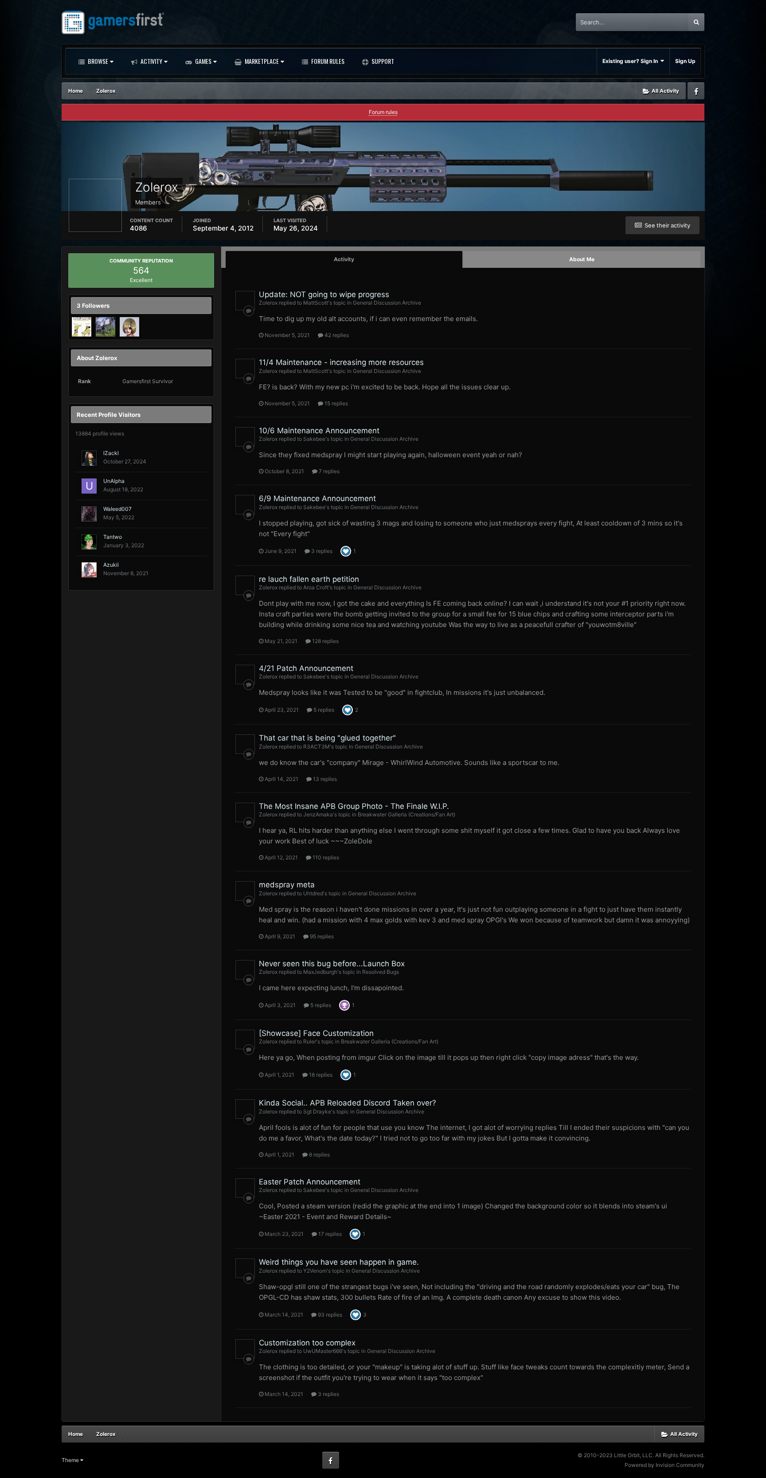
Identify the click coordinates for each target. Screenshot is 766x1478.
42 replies (336, 335)
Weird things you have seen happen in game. (339, 1262)
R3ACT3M (316, 746)
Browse (97, 61)
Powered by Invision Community (664, 1465)
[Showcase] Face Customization (316, 1033)
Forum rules (383, 112)
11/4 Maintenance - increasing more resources (341, 362)
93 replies (329, 1314)
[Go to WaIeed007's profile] (89, 513)
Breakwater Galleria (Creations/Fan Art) (406, 814)
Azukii (111, 564)
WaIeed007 (117, 509)
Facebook (696, 90)
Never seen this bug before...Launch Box (332, 963)
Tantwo (112, 536)
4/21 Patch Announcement (306, 668)
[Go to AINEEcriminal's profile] (129, 327)
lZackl (111, 453)
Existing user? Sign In (631, 61)
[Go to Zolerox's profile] (245, 300)
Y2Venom (315, 1270)
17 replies (329, 1234)
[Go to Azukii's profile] (89, 569)
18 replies (320, 1074)
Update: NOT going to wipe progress (324, 294)
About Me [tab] (581, 259)
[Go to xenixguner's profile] (105, 327)
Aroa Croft (315, 587)
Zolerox (268, 302)
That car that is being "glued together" (327, 737)
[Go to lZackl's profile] (89, 458)
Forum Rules (327, 61)
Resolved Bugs (380, 971)
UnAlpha (114, 481)
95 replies (321, 936)
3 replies (321, 551)
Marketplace (261, 61)
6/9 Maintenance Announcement (317, 498)
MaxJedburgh (320, 971)
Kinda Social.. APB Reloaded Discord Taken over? (347, 1102)
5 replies (323, 709)
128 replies (325, 641)
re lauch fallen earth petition (309, 579)
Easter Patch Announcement (309, 1181)
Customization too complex (307, 1342)
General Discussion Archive (387, 302)
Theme (71, 1460)
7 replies (328, 471)
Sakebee (314, 438)
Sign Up (685, 61)
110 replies (325, 857)
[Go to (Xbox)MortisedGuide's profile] (81, 327)
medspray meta (287, 884)
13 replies (324, 779)
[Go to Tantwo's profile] (89, 541)
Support (382, 61)
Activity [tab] (344, 259)
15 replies (335, 403)
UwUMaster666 (322, 1351)
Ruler (309, 1041)
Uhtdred (313, 893)
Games (202, 61)
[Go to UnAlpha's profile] (89, 486)
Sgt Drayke (317, 1111)
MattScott (315, 302)
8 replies (319, 1154)
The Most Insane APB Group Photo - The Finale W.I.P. (354, 806)
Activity (150, 61)
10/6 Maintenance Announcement (319, 430)
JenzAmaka (318, 814)
